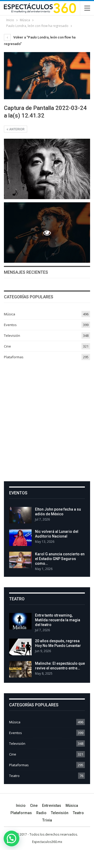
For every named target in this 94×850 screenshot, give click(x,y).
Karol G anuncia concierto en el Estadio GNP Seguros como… (60, 559)
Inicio (21, 805)
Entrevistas (51, 805)
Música (9, 314)
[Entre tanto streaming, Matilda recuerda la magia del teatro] (20, 621)
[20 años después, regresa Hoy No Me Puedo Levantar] (20, 647)
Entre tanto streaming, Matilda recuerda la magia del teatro (57, 620)
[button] (11, 838)
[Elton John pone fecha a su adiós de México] (20, 515)
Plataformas (14, 357)
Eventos (10, 324)
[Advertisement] (47, 419)
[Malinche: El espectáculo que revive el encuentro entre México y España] (20, 669)
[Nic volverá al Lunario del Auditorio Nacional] (20, 537)
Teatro (14, 775)
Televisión (12, 335)
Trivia (47, 820)
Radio (41, 813)
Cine (7, 346)
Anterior (16, 129)
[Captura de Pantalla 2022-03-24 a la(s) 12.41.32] (47, 169)
